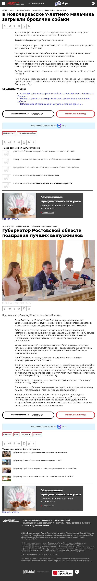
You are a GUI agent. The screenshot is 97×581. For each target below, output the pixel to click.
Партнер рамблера (43, 571)
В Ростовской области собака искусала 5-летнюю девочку (50, 104)
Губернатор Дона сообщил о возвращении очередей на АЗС (37, 460)
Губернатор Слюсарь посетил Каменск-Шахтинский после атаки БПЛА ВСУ (43, 476)
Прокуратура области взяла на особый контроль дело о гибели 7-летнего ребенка (46, 167)
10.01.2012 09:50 (8, 10)
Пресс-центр (47, 520)
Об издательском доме (30, 520)
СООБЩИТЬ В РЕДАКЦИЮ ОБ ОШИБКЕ (35, 526)
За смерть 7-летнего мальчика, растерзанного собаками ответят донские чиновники (46, 159)
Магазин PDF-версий (62, 520)
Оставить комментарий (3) (75, 114)
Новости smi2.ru (10, 219)
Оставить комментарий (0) (75, 415)
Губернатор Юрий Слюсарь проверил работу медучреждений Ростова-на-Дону (45, 468)
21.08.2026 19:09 (8, 226)
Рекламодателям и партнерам (78, 523)
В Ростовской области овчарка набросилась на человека (36, 175)
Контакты (60, 523)
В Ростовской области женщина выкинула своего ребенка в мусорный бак (43, 183)
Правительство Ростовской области (16, 303)
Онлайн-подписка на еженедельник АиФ (37, 523)
